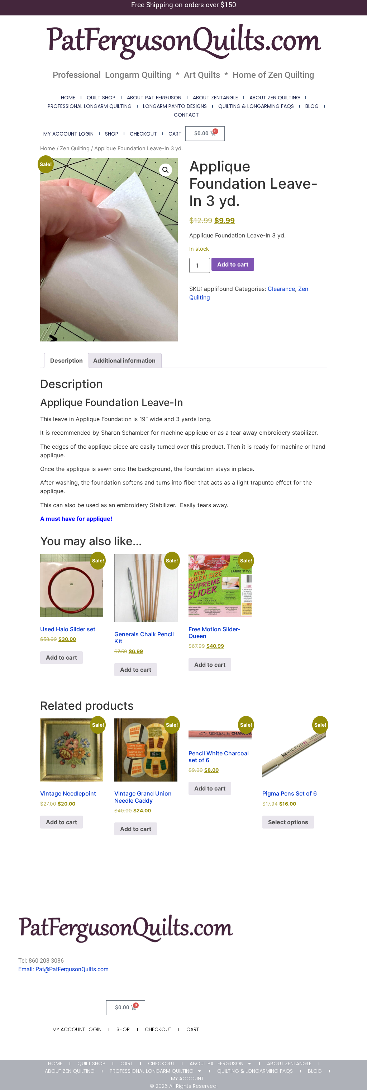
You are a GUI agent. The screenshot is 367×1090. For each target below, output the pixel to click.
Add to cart (232, 264)
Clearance (281, 288)
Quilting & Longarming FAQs (256, 106)
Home (68, 97)
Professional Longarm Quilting (90, 106)
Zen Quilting (75, 148)
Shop (111, 133)
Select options (288, 822)
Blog (312, 106)
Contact (186, 114)
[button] (165, 170)
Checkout (143, 133)
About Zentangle (215, 97)
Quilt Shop (101, 97)
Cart (175, 133)
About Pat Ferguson (154, 97)
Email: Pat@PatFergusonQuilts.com (63, 969)
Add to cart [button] (61, 657)
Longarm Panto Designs (175, 106)
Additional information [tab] (124, 360)
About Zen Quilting (274, 97)
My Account (187, 1078)
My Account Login (68, 133)
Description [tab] (66, 360)
